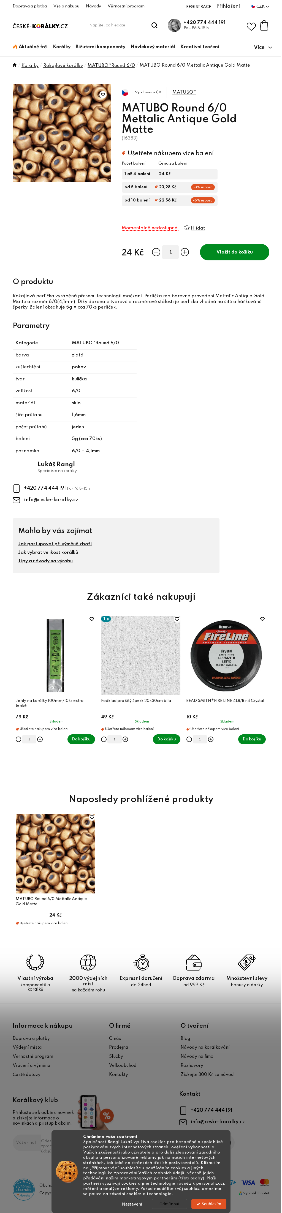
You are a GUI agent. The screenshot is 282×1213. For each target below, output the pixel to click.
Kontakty (118, 1075)
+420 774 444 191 (205, 22)
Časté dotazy (26, 1075)
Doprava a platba (30, 6)
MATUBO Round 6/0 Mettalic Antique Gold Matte (51, 901)
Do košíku (242, 252)
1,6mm (79, 415)
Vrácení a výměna (31, 1066)
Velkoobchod (123, 1066)
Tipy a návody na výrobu (45, 561)
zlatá (77, 355)
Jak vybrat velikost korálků (48, 552)
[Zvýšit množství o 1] (185, 252)
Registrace (198, 7)
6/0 (76, 391)
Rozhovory (192, 1066)
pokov (79, 367)
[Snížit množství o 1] (156, 252)
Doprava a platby (31, 1039)
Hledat (155, 25)
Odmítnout (169, 1203)
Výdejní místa (27, 1047)
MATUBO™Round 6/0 (95, 343)
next (265, 698)
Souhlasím (211, 1203)
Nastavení (132, 1204)
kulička (79, 379)
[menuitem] (30, 47)
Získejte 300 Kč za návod (207, 1075)
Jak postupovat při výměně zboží (55, 544)
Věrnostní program (126, 6)
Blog (185, 1039)
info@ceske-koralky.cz (51, 499)
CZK (260, 7)
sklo (76, 403)
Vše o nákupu (66, 6)
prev (17, 698)
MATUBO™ (184, 92)
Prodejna (118, 1047)
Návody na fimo (197, 1056)
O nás (115, 1039)
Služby (116, 1056)
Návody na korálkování (205, 1047)
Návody (93, 6)
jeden (78, 427)
